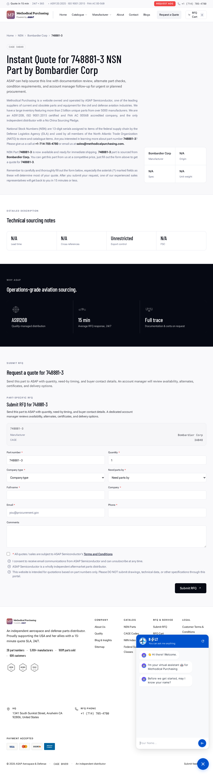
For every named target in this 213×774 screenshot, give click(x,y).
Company (114, 487)
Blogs (146, 14)
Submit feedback (193, 763)
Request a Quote (169, 14)
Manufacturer (100, 14)
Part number (15, 452)
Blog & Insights (103, 640)
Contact (133, 14)
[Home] (21, 621)
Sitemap (99, 646)
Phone (112, 504)
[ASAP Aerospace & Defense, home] (28, 15)
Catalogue (78, 14)
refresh (203, 641)
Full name (13, 487)
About (120, 14)
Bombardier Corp (37, 35)
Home (63, 14)
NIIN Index (130, 640)
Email (11, 504)
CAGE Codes (131, 633)
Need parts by (117, 469)
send (202, 743)
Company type (16, 469)
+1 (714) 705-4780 (194, 3)
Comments (13, 522)
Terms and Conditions (98, 554)
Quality (99, 633)
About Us (100, 626)
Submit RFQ (160, 626)
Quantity (114, 452)
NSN (20, 35)
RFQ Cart (158, 633)
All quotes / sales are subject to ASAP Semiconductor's (62, 554)
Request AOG (164, 3)
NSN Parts (130, 626)
